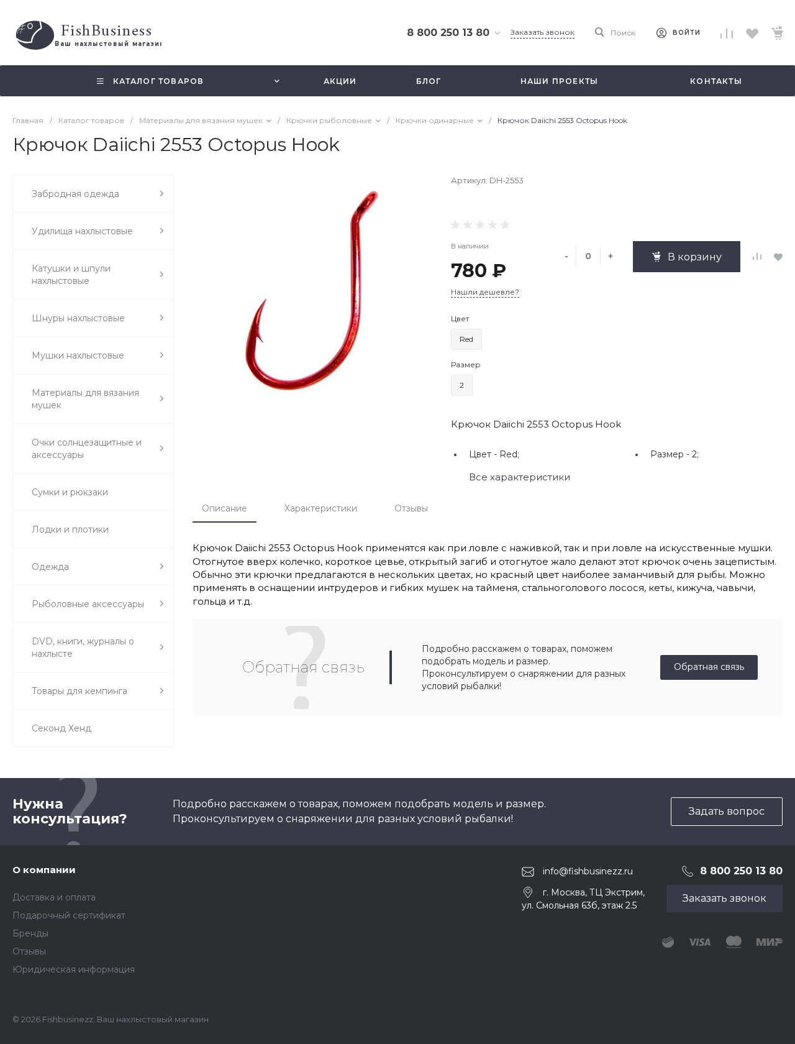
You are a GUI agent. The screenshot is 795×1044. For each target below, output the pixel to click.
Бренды (30, 933)
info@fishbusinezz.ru (588, 871)
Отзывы (411, 508)
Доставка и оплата (54, 897)
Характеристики (320, 508)
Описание (224, 508)
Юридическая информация (73, 969)
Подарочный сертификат (68, 915)
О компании (44, 870)
